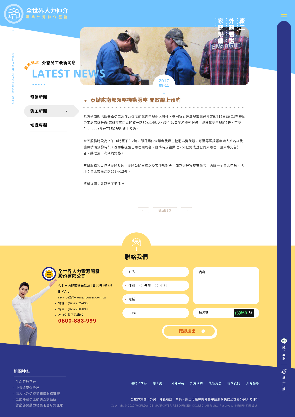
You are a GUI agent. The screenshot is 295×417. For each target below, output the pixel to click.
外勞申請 (177, 383)
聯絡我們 (233, 383)
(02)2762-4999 (79, 303)
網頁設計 (251, 405)
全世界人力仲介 (47, 13)
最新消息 (215, 383)
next (186, 210)
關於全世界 (139, 383)
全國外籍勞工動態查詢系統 (36, 399)
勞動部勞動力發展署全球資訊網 (39, 405)
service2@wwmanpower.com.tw (82, 297)
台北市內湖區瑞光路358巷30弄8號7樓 (85, 285)
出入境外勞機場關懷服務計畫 (38, 393)
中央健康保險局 (28, 387)
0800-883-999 (77, 321)
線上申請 (284, 383)
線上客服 (284, 353)
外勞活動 (196, 383)
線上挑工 (159, 383)
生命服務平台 (26, 382)
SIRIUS (240, 405)
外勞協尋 (252, 383)
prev (143, 210)
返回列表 (165, 210)
